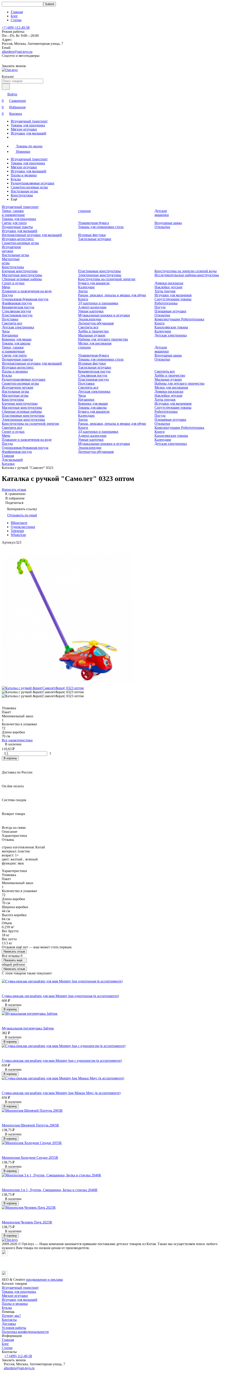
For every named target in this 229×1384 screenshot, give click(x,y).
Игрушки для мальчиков (173, 295)
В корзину (10, 758)
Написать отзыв (14, 951)
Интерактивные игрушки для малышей (32, 235)
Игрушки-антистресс (18, 239)
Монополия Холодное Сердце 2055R (30, 1157)
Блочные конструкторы (20, 271)
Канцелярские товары (171, 327)
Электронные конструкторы (99, 275)
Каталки (8, 464)
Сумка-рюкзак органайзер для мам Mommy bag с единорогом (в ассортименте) (62, 1060)
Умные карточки (91, 311)
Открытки (162, 227)
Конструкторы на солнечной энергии (106, 279)
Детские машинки (162, 213)
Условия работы (14, 1328)
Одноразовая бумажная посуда (25, 299)
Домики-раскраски (169, 283)
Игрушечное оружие (11, 249)
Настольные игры (24, 191)
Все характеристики (17, 740)
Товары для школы (16, 343)
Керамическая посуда (18, 307)
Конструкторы (22, 195)
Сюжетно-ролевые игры (29, 187)
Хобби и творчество (93, 331)
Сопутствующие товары (173, 299)
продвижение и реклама (44, 1279)
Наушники (10, 335)
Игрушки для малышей (28, 133)
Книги (83, 299)
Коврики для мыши (17, 339)
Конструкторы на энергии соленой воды (186, 271)
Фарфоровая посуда (17, 303)
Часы (6, 331)
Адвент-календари (92, 307)
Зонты (83, 291)
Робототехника (166, 303)
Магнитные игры (15, 395)
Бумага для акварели (94, 283)
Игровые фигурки (92, 235)
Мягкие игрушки (24, 129)
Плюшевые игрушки (170, 311)
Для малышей (12, 460)
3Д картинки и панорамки (98, 303)
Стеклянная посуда (16, 311)
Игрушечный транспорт (29, 121)
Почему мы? (11, 1316)
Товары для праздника (28, 125)
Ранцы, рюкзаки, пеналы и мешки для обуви (112, 295)
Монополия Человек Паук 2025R (27, 1222)
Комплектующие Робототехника (179, 319)
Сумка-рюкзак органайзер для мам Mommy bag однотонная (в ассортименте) (60, 996)
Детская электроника (18, 327)
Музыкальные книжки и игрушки (104, 315)
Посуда (7, 295)
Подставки (10, 319)
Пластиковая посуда (17, 315)
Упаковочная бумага (93, 223)
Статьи (16, 20)
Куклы (16, 179)
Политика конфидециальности (25, 1332)
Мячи (6, 287)
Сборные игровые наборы (22, 279)
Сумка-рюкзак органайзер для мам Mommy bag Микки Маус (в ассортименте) (61, 1093)
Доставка (9, 1324)
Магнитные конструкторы (22, 275)
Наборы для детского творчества (103, 339)
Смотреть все (12, 323)
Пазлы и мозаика (24, 175)
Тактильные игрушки (94, 239)
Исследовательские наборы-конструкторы (187, 275)
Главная (17, 12)
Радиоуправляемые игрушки (32, 183)
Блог (14, 16)
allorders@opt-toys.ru (17, 52)
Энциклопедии (89, 319)
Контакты (9, 1320)
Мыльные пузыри (91, 335)
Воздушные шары (168, 223)
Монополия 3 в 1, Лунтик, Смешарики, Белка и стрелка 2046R (50, 1190)
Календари (86, 287)
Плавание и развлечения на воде (27, 291)
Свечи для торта (14, 223)
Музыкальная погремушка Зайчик (28, 1028)
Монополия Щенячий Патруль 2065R (30, 1125)
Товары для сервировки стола (100, 227)
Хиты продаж (165, 291)
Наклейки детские (168, 287)
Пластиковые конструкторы (99, 271)
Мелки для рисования (94, 343)
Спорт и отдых (13, 283)
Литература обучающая (96, 323)
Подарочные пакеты (17, 227)
